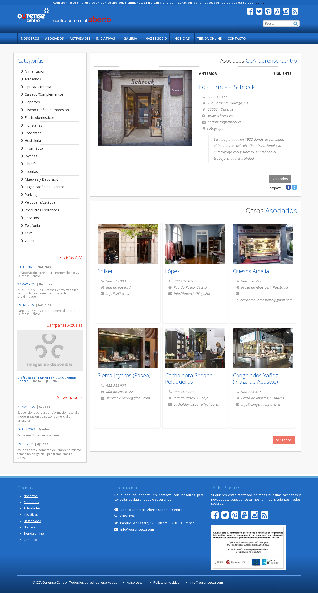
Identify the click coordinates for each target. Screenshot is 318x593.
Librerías (31, 163)
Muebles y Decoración (42, 179)
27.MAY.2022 (26, 284)
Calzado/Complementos (44, 94)
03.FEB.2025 (25, 267)
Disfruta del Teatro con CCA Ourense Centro (46, 379)
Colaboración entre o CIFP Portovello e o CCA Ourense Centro (49, 274)
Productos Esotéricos (41, 210)
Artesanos (32, 79)
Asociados (54, 38)
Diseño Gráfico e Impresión (46, 109)
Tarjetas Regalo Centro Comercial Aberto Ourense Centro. (46, 312)
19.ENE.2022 (26, 305)
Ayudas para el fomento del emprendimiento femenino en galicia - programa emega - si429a (49, 454)
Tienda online (209, 38)
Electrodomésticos (39, 117)
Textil (28, 233)
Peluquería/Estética (39, 202)
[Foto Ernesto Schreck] (145, 108)
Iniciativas (105, 38)
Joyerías (30, 156)
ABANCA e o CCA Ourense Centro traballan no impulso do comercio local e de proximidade (47, 293)
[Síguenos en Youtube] (278, 12)
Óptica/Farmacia (37, 86)
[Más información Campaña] (50, 350)
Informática (33, 148)
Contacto (237, 38)
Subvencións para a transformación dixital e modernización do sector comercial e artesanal (48, 417)
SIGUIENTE (283, 73)
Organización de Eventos (44, 186)
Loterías (31, 171)
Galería (130, 38)
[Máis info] (128, 246)
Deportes (32, 102)
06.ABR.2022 (26, 429)
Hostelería (32, 140)
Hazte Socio (156, 38)
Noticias (182, 38)
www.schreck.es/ (221, 115)
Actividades (80, 38)
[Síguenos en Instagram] (287, 12)
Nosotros (30, 38)
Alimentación (34, 71)
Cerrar (261, 2)
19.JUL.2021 (25, 444)
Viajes (29, 240)
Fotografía (32, 133)
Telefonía (32, 225)
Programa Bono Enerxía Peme (38, 435)
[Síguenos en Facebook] (251, 12)
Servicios (31, 217)
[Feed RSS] (296, 12)
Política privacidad (166, 582)
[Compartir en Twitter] (294, 187)
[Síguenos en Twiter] (260, 12)
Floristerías (33, 125)
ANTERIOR (208, 73)
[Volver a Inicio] (64, 15)
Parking (30, 194)
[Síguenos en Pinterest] (269, 12)
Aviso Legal (135, 582)
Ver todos (280, 178)
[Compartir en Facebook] (288, 187)
